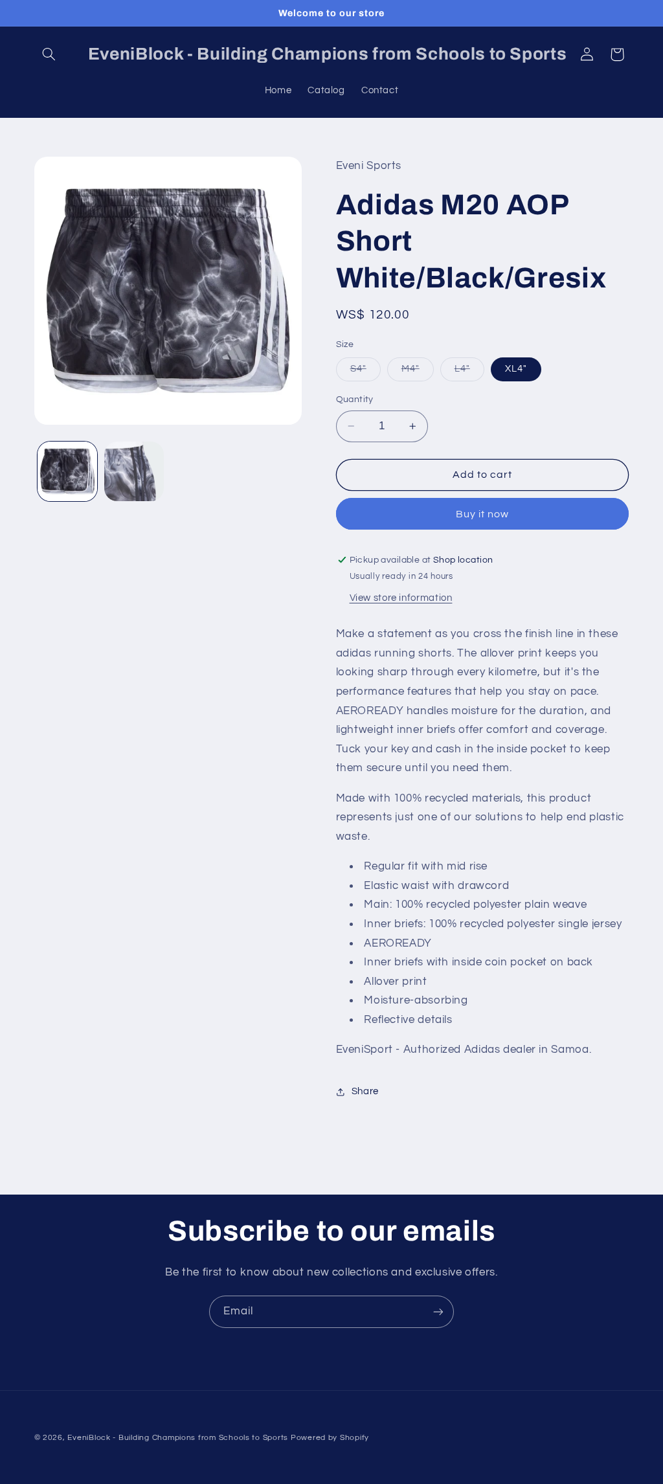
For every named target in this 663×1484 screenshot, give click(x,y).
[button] (49, 54)
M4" (417, 372)
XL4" (516, 369)
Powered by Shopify (330, 1437)
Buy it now (483, 514)
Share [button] (365, 1091)
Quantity (355, 399)
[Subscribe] (438, 1311)
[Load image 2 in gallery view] (134, 471)
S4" (365, 372)
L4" (469, 372)
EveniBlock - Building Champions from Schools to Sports (177, 1437)
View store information (401, 598)
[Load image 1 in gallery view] (67, 471)
